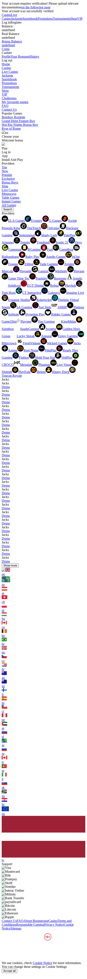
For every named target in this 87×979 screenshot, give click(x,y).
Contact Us (9, 109)
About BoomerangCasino (40, 921)
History (34, 56)
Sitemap (16, 928)
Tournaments (61, 18)
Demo (6, 387)
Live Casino (9, 16)
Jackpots (16, 18)
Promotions (45, 18)
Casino (6, 15)
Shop (73, 18)
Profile (6, 56)
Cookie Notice (42, 963)
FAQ (5, 106)
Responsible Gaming (30, 924)
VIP (80, 18)
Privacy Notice (54, 924)
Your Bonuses (20, 56)
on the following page (35, 7)
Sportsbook (30, 18)
